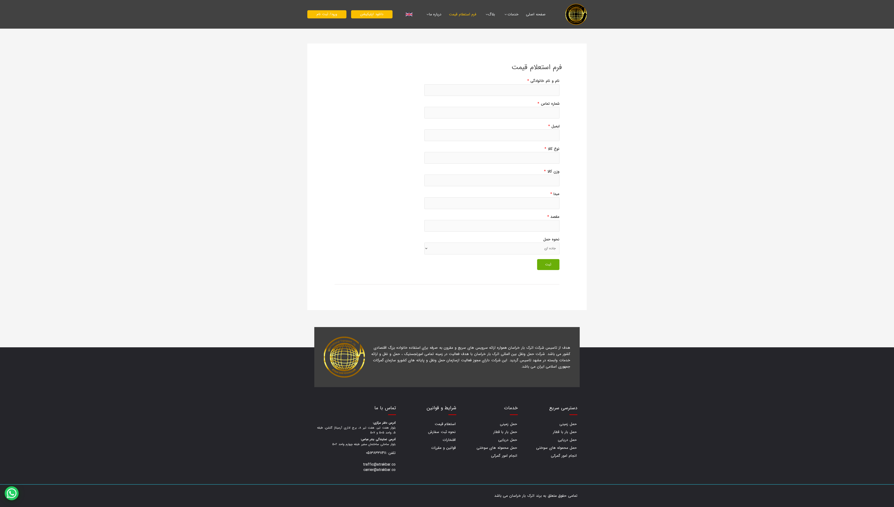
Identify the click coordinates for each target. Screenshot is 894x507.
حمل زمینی (568, 424)
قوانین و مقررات (443, 448)
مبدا (555, 194)
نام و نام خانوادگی (543, 81)
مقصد (553, 217)
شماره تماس (548, 104)
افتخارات (449, 440)
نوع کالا (552, 149)
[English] (410, 14)
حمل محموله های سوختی (556, 448)
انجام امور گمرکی (564, 456)
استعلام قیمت (445, 424)
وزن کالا (551, 171)
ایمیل (554, 126)
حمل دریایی (567, 440)
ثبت (548, 264)
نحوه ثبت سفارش (442, 432)
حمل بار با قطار (565, 432)
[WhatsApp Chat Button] (12, 493)
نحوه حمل (551, 239)
